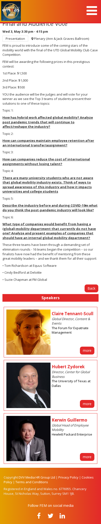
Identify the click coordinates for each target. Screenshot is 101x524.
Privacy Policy (68, 477)
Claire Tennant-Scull (72, 313)
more (87, 350)
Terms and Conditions (31, 482)
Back (91, 288)
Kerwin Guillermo (69, 420)
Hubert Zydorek (68, 366)
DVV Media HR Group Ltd (37, 477)
